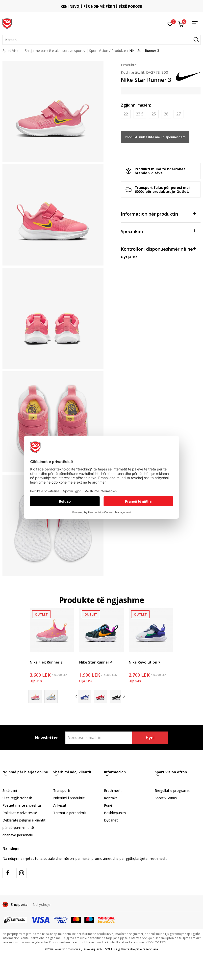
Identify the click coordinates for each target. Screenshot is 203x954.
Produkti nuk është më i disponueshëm (155, 137)
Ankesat (59, 805)
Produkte (118, 50)
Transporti (61, 790)
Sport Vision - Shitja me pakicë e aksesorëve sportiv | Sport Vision (55, 50)
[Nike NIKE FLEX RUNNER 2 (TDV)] (51, 696)
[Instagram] (21, 873)
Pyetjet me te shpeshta (21, 805)
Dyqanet (111, 820)
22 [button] (126, 114)
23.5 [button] (140, 114)
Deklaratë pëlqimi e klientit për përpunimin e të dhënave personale (24, 827)
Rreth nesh (113, 790)
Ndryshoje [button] (42, 904)
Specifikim (132, 231)
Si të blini (9, 790)
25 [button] (154, 114)
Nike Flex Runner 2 (46, 662)
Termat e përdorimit (69, 812)
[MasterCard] (76, 919)
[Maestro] (89, 919)
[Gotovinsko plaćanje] (15, 919)
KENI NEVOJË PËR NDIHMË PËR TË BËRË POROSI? (102, 6)
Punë (108, 805)
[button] (101, 40)
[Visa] (40, 919)
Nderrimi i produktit (69, 798)
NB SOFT (106, 949)
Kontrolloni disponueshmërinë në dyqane (157, 252)
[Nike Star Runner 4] (101, 630)
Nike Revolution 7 (144, 662)
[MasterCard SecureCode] (106, 919)
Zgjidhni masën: (136, 105)
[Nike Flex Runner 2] (52, 630)
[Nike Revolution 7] (151, 630)
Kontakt (110, 798)
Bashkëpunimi (115, 812)
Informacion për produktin (149, 214)
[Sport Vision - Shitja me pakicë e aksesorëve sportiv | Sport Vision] (7, 23)
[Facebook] (8, 873)
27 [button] (178, 114)
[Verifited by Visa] (61, 919)
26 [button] (166, 114)
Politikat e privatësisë (19, 812)
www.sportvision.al (68, 949)
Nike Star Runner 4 (95, 662)
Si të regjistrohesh (17, 798)
